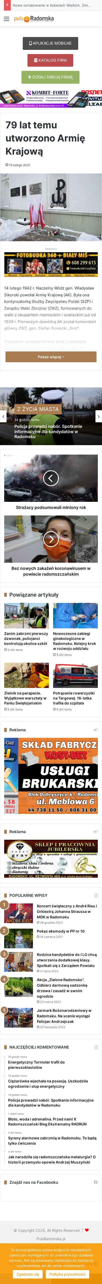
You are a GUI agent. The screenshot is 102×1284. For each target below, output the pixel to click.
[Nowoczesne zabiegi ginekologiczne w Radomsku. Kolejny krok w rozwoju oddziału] (75, 615)
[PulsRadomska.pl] (34, 18)
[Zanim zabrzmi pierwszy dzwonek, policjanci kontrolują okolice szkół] (26, 615)
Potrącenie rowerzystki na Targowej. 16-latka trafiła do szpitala (74, 698)
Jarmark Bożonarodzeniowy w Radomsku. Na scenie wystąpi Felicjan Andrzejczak (64, 1016)
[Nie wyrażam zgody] (95, 1263)
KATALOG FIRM (52, 60)
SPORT (26, 410)
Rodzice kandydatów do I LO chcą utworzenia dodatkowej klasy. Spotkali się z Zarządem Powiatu (67, 960)
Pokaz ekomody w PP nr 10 (60, 931)
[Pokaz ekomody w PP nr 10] (18, 938)
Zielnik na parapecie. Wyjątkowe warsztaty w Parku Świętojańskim (25, 698)
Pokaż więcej (50, 357)
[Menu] (6, 21)
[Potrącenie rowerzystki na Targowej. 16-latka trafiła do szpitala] (75, 675)
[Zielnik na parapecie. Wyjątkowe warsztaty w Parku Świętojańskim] (26, 675)
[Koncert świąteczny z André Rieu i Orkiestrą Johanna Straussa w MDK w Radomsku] (18, 913)
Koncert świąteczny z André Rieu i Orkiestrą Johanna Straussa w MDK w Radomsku (67, 911)
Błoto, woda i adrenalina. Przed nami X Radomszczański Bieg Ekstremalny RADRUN (50, 433)
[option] (51, 416)
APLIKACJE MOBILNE (52, 43)
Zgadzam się (27, 1274)
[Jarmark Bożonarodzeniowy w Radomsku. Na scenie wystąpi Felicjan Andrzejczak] (18, 1018)
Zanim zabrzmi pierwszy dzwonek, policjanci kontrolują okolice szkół (26, 638)
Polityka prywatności (67, 1274)
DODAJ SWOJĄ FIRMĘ (52, 77)
